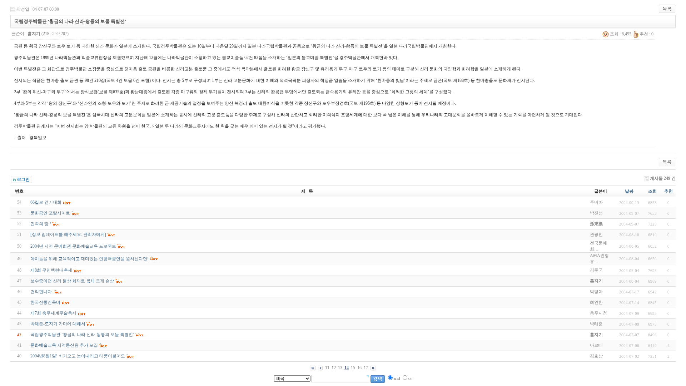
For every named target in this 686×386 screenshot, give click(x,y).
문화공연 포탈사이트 (50, 213)
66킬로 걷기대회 (45, 202)
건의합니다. (41, 291)
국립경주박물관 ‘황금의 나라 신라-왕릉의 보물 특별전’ (82, 334)
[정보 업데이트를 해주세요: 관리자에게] (68, 234)
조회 (652, 191)
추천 (668, 191)
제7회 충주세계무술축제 (53, 313)
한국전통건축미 (45, 302)
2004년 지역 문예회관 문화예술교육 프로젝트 (73, 246)
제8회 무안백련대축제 (51, 270)
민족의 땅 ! (40, 223)
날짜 (629, 191)
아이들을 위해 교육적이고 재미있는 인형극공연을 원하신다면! (89, 258)
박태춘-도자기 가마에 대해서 (57, 323)
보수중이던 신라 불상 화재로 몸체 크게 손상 (72, 280)
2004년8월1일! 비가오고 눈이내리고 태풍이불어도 (77, 355)
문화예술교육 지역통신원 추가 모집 (64, 345)
